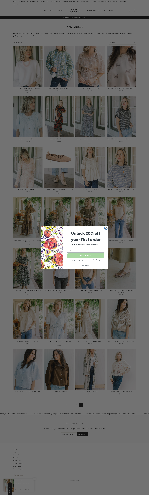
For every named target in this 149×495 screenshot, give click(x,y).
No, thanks (85, 265)
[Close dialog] (105, 228)
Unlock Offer (85, 255)
